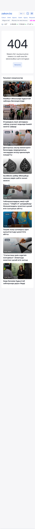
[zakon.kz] (6, 13)
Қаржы (14, 17)
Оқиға (20, 17)
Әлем (9, 17)
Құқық (26, 17)
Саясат (3, 17)
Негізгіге (17, 65)
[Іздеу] (27, 13)
